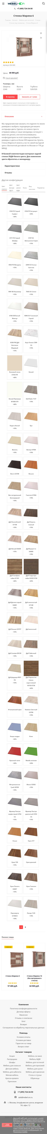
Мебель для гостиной (35, 1062)
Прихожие (12, 1081)
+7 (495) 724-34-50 (25, 8)
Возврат (23, 1024)
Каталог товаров (24, 1052)
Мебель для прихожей (35, 1065)
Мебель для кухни (35, 1069)
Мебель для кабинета (12, 1072)
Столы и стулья (35, 1075)
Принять (7, 1125)
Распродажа (12, 1059)
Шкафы (12, 1062)
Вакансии (24, 1015)
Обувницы (34, 1078)
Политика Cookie (20, 1132)
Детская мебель (12, 1069)
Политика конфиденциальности (23, 1008)
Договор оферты (23, 1012)
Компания (24, 1004)
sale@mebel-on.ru (25, 1097)
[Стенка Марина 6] (23, 46)
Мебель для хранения (35, 1072)
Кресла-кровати (12, 1078)
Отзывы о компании (23, 1018)
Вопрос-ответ (23, 1046)
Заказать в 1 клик (29, 97)
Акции (12, 1056)
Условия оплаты (23, 1037)
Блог (23, 1021)
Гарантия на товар (23, 1043)
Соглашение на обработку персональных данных (23, 1027)
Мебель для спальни (12, 1065)
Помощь (23, 1033)
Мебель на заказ (35, 1056)
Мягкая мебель (12, 1075)
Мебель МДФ (34, 1059)
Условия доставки (23, 1040)
